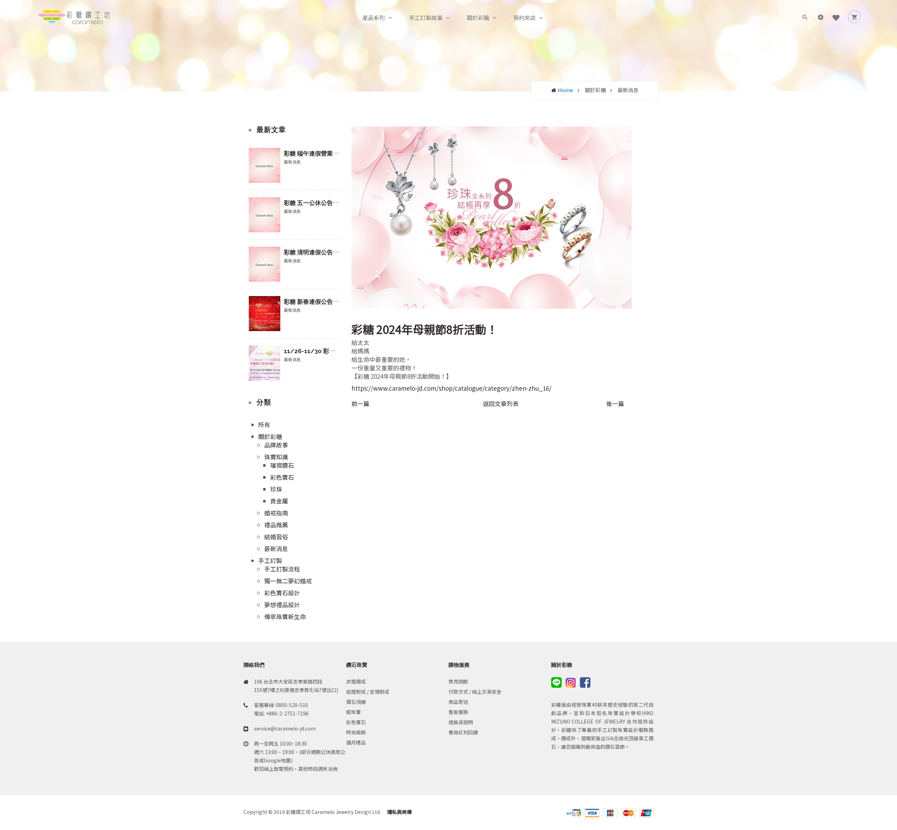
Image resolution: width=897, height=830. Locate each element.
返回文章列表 (501, 403)
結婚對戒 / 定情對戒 (367, 691)
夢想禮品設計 (282, 604)
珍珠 (276, 489)
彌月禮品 (356, 742)
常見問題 (458, 681)
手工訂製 (270, 560)
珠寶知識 (276, 456)
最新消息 (276, 548)
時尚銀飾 (356, 732)
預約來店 (524, 17)
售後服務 (458, 711)
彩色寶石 (282, 477)
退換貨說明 (460, 722)
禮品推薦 (276, 524)
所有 (264, 424)
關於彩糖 (478, 17)
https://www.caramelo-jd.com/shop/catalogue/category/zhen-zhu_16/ (451, 388)
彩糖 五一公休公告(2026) (318, 202)
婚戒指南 (276, 512)
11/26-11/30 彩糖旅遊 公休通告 (328, 351)
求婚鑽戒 (356, 681)
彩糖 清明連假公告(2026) (318, 252)
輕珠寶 (353, 711)
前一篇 (360, 403)
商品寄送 (458, 701)
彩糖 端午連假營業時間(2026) (324, 153)
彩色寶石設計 (282, 592)
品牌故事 (276, 444)
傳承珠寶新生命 (285, 616)
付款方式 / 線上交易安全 (474, 691)
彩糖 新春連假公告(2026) (318, 301)
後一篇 (615, 403)
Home (565, 90)
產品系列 (373, 17)
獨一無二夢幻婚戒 (288, 580)
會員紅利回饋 (463, 732)
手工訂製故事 (426, 17)
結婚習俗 (276, 536)
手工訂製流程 (282, 568)
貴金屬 (279, 500)
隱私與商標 (399, 811)
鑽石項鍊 (356, 701)
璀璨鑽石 (282, 465)
